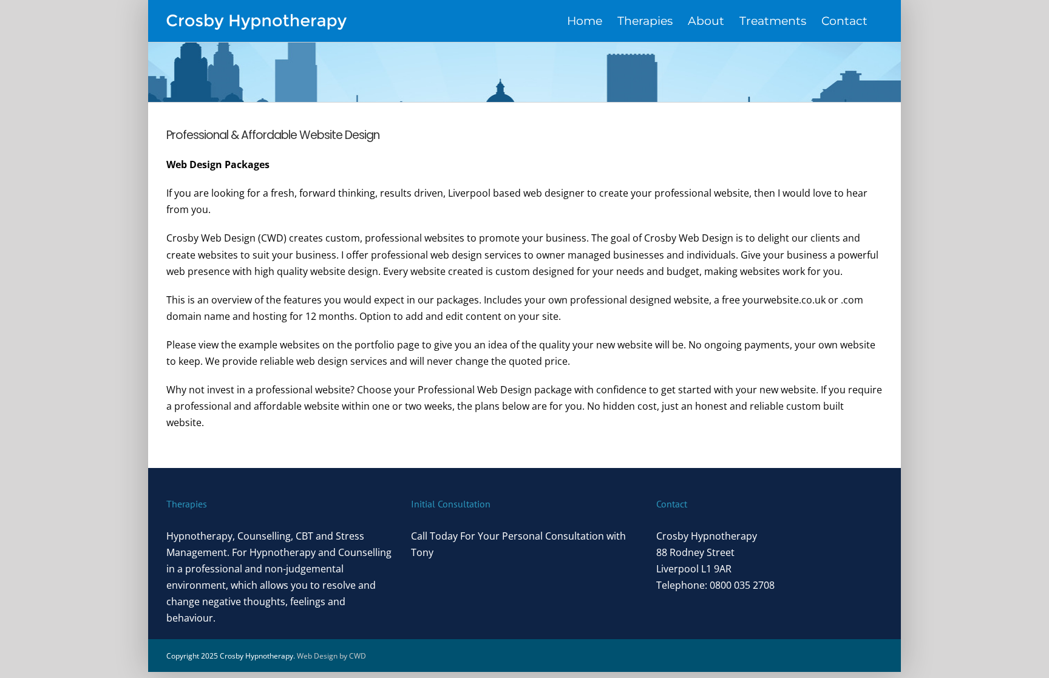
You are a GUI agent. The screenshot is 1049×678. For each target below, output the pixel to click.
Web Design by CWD (331, 656)
